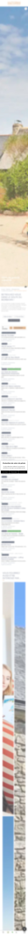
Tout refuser (5, 472)
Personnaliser (14, 472)
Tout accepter (23, 472)
